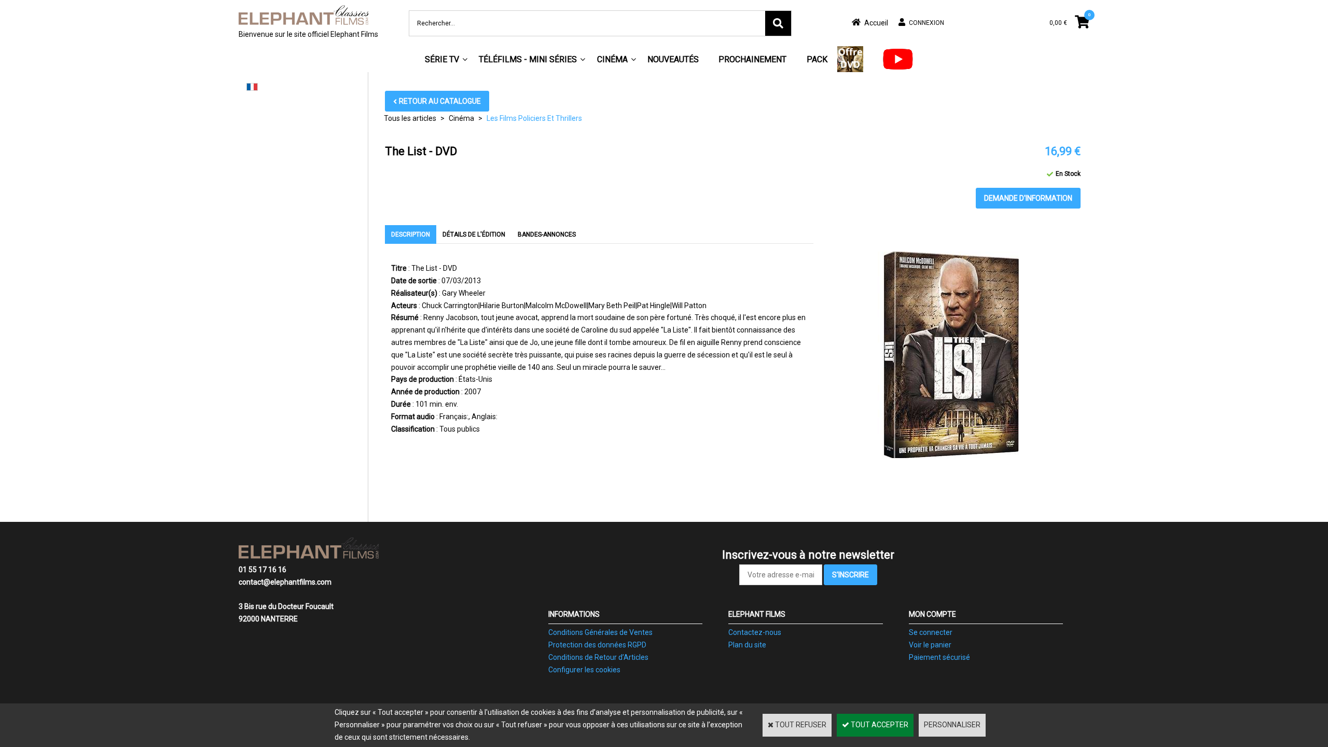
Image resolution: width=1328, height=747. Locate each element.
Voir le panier (930, 645)
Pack (817, 59)
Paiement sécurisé (939, 657)
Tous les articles (410, 118)
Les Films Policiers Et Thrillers (534, 118)
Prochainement (752, 59)
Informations (574, 614)
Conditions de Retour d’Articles (598, 657)
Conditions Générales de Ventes (600, 632)
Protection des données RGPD (597, 645)
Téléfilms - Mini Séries (528, 59)
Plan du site (747, 645)
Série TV (442, 59)
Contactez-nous (754, 632)
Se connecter (930, 632)
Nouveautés (673, 59)
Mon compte (932, 614)
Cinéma (612, 59)
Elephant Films (756, 614)
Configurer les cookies (584, 670)
